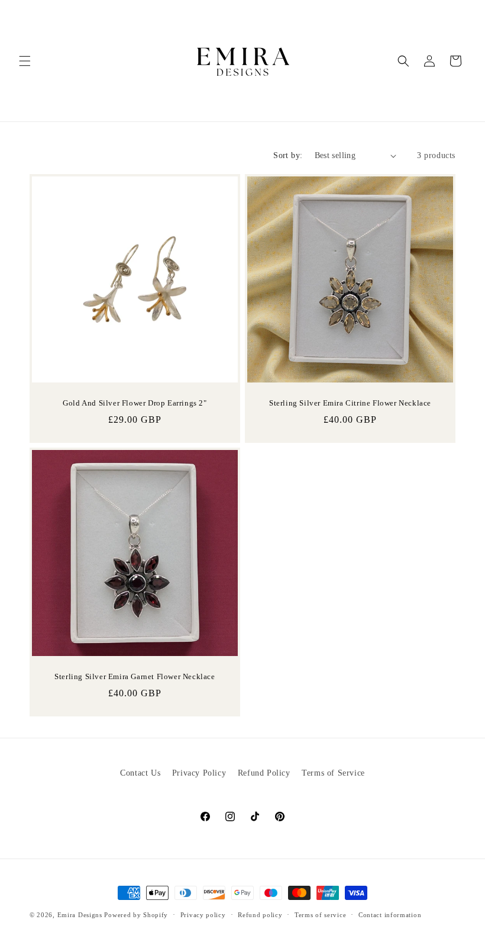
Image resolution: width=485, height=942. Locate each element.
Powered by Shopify (136, 914)
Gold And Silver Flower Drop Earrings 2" (134, 402)
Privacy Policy (199, 773)
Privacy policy (203, 914)
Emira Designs (79, 914)
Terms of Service (333, 773)
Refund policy (260, 914)
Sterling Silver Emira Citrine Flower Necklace (350, 402)
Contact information (389, 914)
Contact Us (140, 773)
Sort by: (287, 155)
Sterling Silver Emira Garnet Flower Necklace (134, 676)
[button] (25, 61)
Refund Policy (264, 773)
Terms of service (320, 914)
